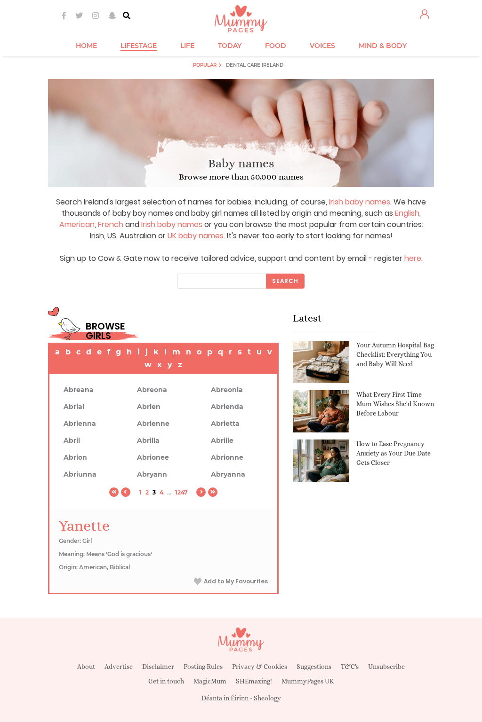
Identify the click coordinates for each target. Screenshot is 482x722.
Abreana (79, 389)
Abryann (152, 474)
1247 (181, 492)
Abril (72, 440)
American (77, 224)
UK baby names (196, 235)
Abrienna (80, 423)
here (412, 258)
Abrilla (148, 440)
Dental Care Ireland (254, 65)
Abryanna (228, 474)
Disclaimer (158, 666)
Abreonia (227, 389)
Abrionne (227, 457)
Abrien (149, 406)
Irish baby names (359, 201)
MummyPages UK (307, 681)
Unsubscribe (386, 666)
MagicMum (209, 681)
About (86, 666)
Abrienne (153, 423)
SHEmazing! (254, 681)
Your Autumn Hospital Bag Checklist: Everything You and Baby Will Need (395, 354)
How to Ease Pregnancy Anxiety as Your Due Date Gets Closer (393, 453)
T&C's (350, 666)
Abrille (222, 440)
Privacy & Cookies (259, 666)
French (110, 224)
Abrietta (225, 423)
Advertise (118, 666)
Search (285, 281)
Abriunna (80, 474)
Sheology (267, 698)
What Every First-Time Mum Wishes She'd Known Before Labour (395, 403)
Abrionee (153, 457)
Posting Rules (203, 666)
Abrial (74, 406)
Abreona (152, 389)
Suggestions (314, 666)
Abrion (75, 457)
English (407, 213)
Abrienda (227, 406)
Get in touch (166, 681)
